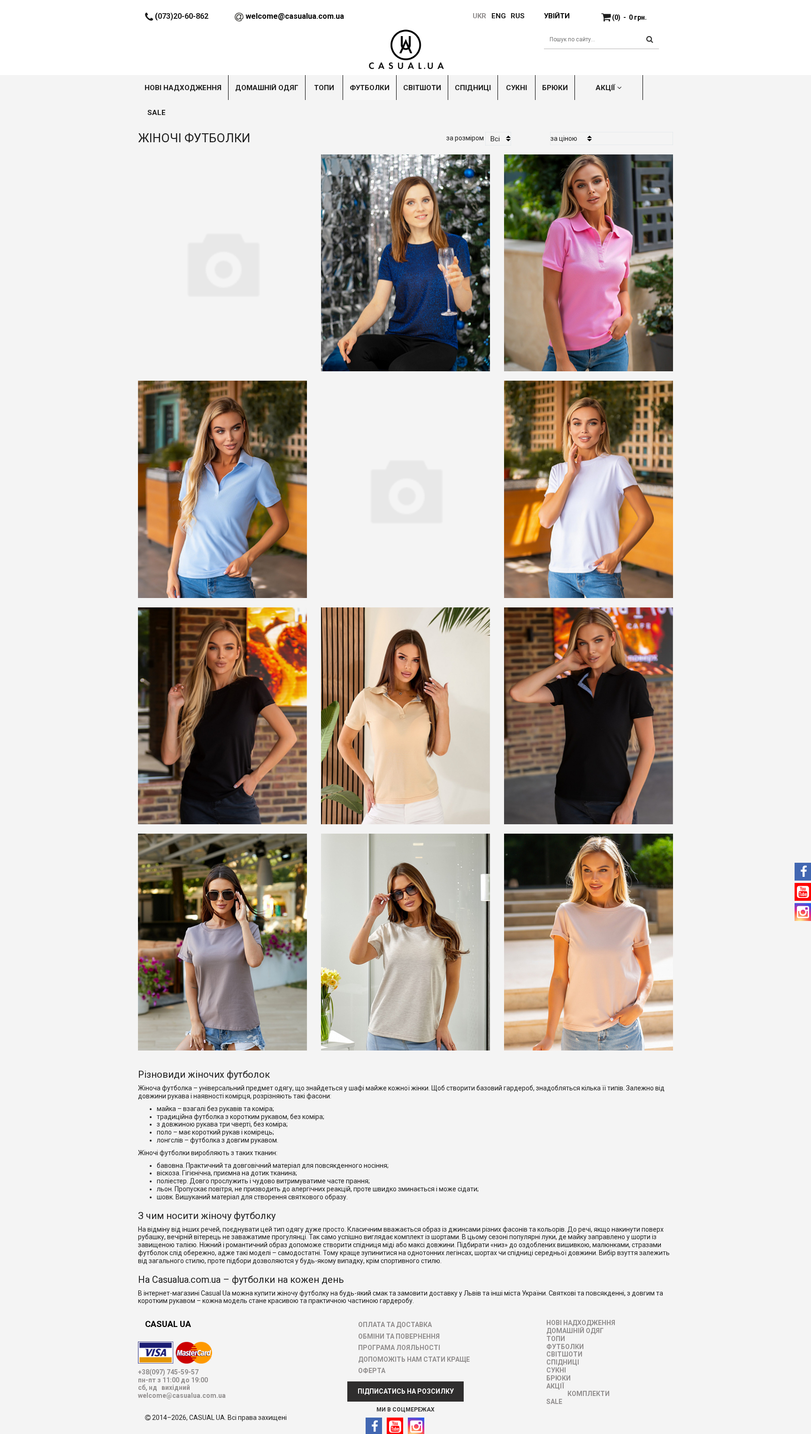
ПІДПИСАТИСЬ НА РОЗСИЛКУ (406, 1391)
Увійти (556, 16)
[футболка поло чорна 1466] (589, 712)
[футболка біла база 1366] (405, 485)
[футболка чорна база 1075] (222, 712)
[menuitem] (494, 16)
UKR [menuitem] (479, 16)
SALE (554, 1401)
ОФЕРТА (371, 1370)
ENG (498, 16)
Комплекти (588, 1393)
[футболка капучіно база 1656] (589, 938)
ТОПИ (555, 1338)
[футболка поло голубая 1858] (222, 485)
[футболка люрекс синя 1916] (222, 259)
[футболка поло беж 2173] (405, 712)
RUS (518, 16)
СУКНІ (556, 1370)
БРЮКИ (558, 1378)
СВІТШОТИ (564, 1354)
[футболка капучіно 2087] (222, 938)
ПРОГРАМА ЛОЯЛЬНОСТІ (399, 1347)
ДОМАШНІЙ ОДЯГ (575, 1330)
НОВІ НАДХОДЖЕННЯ (580, 1323)
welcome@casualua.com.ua (294, 16)
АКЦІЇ (555, 1386)
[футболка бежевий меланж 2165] (405, 938)
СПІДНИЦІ (562, 1362)
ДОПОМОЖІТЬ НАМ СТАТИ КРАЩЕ (414, 1359)
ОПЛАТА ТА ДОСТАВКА (395, 1324)
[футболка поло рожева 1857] (589, 259)
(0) (629, 17)
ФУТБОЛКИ (565, 1346)
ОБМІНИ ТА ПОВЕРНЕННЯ (399, 1336)
